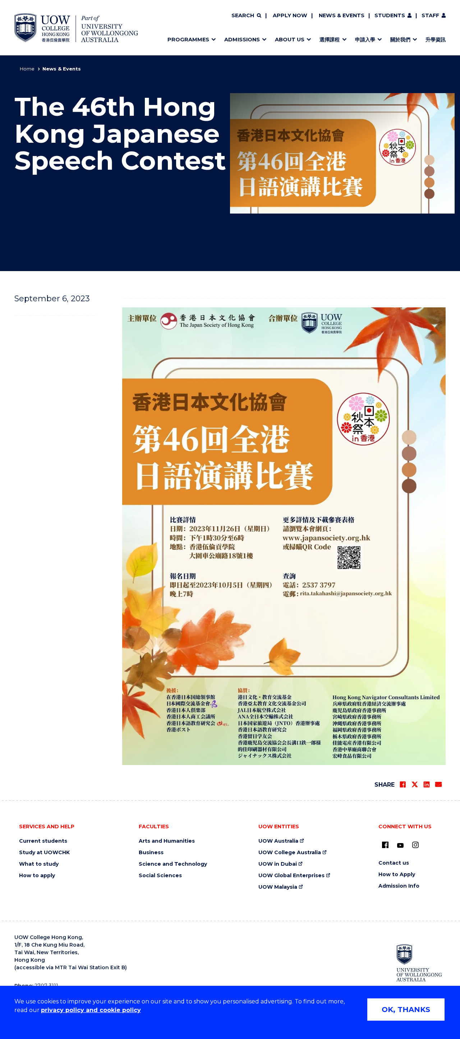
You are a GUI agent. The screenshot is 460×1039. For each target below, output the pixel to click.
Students (389, 15)
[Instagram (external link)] (415, 845)
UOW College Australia (289, 853)
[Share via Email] (438, 784)
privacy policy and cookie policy (91, 1010)
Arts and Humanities (167, 841)
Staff (430, 15)
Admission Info (398, 886)
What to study (39, 864)
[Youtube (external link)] (400, 845)
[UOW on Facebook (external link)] (385, 845)
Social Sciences (160, 876)
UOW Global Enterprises (291, 876)
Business (151, 853)
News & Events (341, 15)
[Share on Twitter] (414, 784)
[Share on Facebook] (403, 784)
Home (27, 69)
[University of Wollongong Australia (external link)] (419, 962)
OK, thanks (406, 1009)
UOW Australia (278, 841)
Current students (43, 841)
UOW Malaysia (277, 887)
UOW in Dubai (277, 864)
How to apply (37, 876)
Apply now (290, 15)
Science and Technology (173, 864)
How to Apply (396, 874)
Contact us (393, 863)
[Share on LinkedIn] (426, 784)
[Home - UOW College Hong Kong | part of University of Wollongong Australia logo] (76, 27)
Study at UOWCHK (44, 853)
